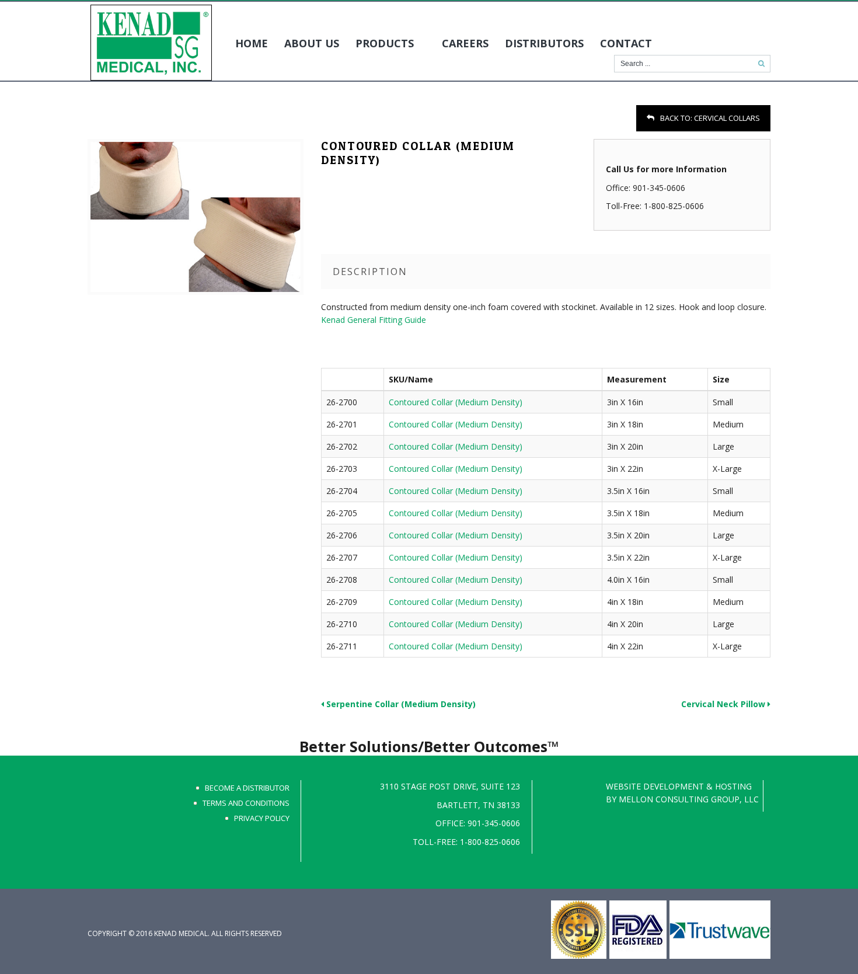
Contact (626, 43)
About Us (311, 43)
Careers (465, 43)
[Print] (94, 119)
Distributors (544, 43)
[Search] (761, 63)
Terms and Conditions (246, 803)
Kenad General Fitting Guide (373, 319)
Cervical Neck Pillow (724, 703)
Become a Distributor (247, 787)
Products (384, 43)
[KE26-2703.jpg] (195, 217)
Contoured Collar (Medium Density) (455, 402)
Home (251, 43)
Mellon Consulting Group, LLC (689, 799)
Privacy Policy (262, 818)
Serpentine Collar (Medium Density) (400, 703)
